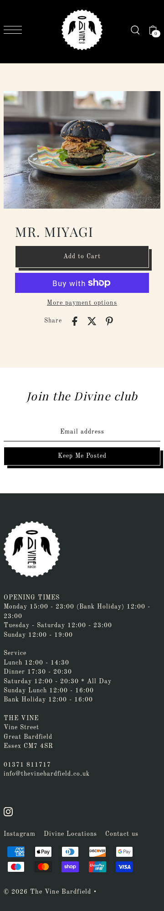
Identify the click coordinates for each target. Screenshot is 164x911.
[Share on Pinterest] (109, 321)
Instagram (20, 834)
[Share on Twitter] (92, 321)
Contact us (121, 834)
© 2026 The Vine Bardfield (47, 892)
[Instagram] (8, 811)
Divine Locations (70, 834)
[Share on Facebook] (74, 321)
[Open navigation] (15, 30)
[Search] (135, 30)
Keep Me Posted (82, 456)
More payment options (82, 303)
